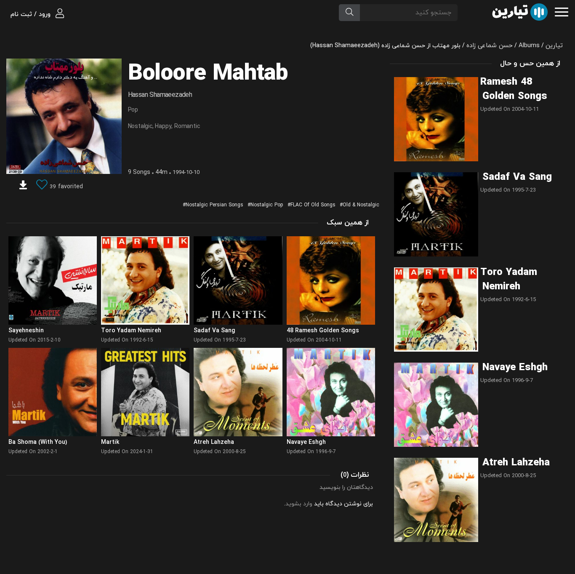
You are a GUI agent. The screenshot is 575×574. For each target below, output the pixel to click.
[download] (23, 186)
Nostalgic (140, 127)
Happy (163, 127)
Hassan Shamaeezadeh (160, 95)
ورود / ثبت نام (32, 14)
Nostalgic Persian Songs (214, 205)
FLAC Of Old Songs (312, 205)
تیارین (554, 45)
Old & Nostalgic (361, 205)
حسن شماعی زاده (489, 45)
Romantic (187, 127)
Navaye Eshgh (515, 367)
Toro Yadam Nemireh (508, 279)
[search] (349, 12)
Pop (133, 110)
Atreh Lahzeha (516, 463)
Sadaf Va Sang (517, 177)
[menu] (561, 11)
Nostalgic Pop (266, 205)
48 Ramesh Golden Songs (513, 89)
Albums (529, 45)
